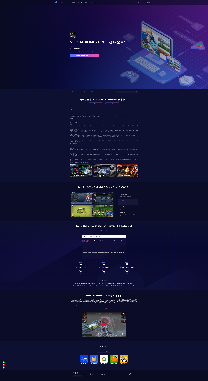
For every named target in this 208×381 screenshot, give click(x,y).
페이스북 (103, 373)
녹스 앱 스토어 (94, 2)
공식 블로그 (92, 373)
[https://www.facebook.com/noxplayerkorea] (4, 367)
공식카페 (86, 2)
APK (112, 103)
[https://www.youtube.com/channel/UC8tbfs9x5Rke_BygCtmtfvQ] (4, 365)
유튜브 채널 (103, 374)
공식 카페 (92, 374)
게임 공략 (73, 2)
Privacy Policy (129, 374)
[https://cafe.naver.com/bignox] (4, 362)
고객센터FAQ (79, 2)
